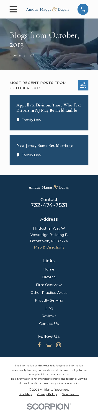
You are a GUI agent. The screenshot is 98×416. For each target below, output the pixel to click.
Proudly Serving (49, 300)
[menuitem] (25, 394)
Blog (49, 308)
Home (48, 269)
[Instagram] (58, 344)
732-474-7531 (49, 205)
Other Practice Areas (49, 292)
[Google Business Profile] (49, 344)
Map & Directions (49, 247)
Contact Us (49, 323)
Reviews (49, 316)
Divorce (49, 277)
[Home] (47, 9)
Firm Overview (49, 285)
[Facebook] (39, 344)
